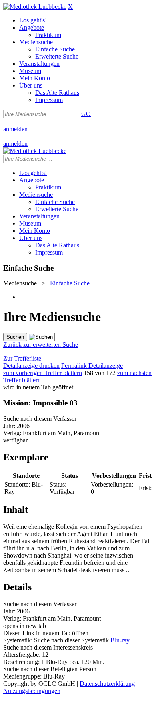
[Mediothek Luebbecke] (34, 6)
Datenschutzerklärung (107, 683)
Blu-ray (120, 640)
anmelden (15, 129)
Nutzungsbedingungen (31, 690)
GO (86, 113)
